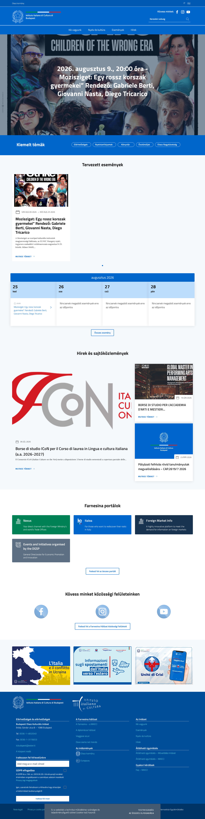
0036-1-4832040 (28, 733)
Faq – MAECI (142, 770)
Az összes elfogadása (141, 813)
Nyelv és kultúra (143, 736)
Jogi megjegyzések (30, 780)
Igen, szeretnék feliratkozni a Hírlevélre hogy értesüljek (38, 787)
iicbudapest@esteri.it (25, 745)
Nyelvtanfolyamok (104, 143)
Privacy (19, 780)
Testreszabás (146, 810)
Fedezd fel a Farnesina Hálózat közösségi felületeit (102, 626)
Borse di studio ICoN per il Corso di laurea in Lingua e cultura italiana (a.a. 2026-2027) (71, 451)
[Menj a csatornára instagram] (182, 11)
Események (141, 730)
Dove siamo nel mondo (86, 742)
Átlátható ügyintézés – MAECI (150, 759)
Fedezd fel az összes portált (102, 571)
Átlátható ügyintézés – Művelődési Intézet (156, 753)
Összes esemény (102, 332)
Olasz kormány (18, 3)
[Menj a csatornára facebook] (176, 11)
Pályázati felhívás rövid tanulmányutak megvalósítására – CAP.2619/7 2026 (163, 466)
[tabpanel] (41, 218)
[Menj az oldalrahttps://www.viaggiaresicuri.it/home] (164, 665)
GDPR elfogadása (25, 770)
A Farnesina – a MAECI (86, 724)
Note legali (18, 809)
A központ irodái (23, 751)
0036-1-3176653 (28, 739)
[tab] (102, 265)
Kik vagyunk (141, 724)
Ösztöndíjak (144, 143)
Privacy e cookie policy (37, 809)
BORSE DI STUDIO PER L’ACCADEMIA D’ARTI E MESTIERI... (162, 407)
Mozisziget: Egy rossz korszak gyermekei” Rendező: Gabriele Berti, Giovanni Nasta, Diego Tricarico (40, 225)
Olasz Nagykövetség (167, 143)
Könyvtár (125, 143)
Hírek (138, 742)
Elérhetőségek (81, 143)
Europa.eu (85, 760)
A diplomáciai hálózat (86, 730)
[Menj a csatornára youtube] (187, 11)
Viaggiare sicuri (82, 736)
